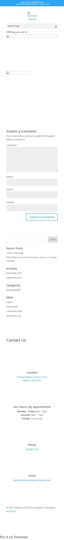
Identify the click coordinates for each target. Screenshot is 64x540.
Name (10, 176)
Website (10, 202)
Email (9, 189)
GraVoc (12, 511)
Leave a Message (14, 252)
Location (32, 372)
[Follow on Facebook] (49, 519)
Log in (9, 301)
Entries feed (12, 306)
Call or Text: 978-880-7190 (32, 2)
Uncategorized (13, 289)
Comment (12, 145)
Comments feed (14, 311)
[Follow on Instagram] (55, 519)
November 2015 (14, 273)
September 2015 (14, 277)
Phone (32, 445)
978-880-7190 (32, 449)
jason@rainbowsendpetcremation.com (32, 480)
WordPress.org (13, 315)
